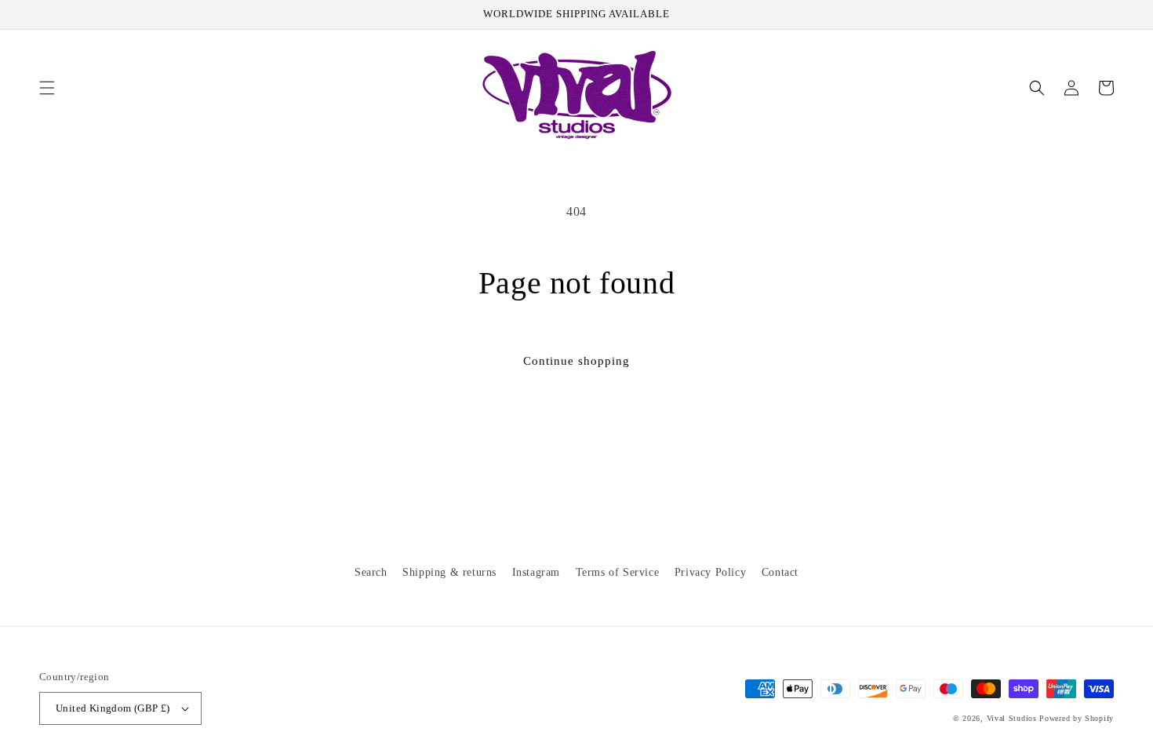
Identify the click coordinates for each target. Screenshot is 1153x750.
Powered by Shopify (1076, 718)
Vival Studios (1012, 718)
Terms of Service (618, 572)
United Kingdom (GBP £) (113, 708)
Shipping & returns (449, 572)
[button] (47, 88)
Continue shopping (576, 361)
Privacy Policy (710, 572)
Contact (780, 572)
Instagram (536, 572)
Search (371, 572)
